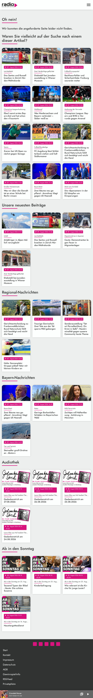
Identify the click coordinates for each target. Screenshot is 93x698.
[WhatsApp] (35, 644)
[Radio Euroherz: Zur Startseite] (43, 4)
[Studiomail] (52, 644)
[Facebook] (41, 644)
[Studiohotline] (58, 644)
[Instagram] (46, 644)
